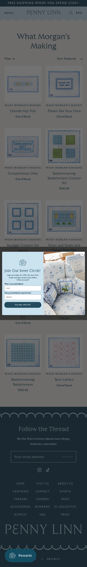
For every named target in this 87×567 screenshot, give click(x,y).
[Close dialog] (82, 254)
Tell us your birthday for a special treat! (17, 293)
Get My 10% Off (23, 305)
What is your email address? (13, 284)
